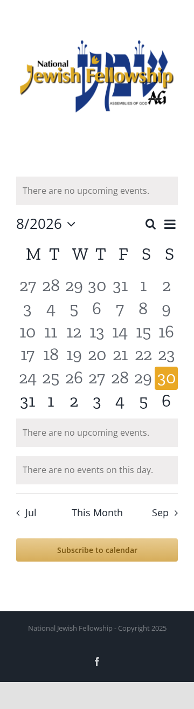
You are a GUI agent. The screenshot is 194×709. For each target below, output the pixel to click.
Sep (160, 512)
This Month (97, 512)
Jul (30, 512)
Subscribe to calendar (97, 550)
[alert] (97, 191)
